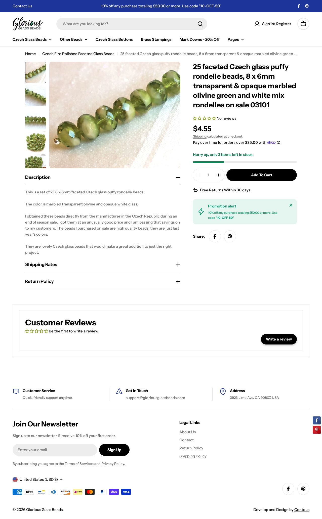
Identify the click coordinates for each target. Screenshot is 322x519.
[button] (205, 118)
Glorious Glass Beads (44, 509)
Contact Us (22, 6)
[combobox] (131, 24)
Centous (301, 509)
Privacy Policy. (113, 463)
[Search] (200, 24)
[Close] (291, 205)
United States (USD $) (39, 479)
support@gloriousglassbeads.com (155, 397)
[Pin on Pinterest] (230, 236)
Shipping (200, 136)
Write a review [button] (279, 339)
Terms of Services (79, 463)
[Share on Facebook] (215, 236)
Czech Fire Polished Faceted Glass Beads (78, 53)
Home (30, 53)
